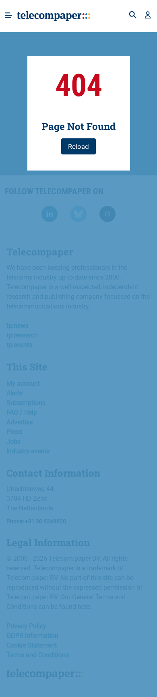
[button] (147, 16)
